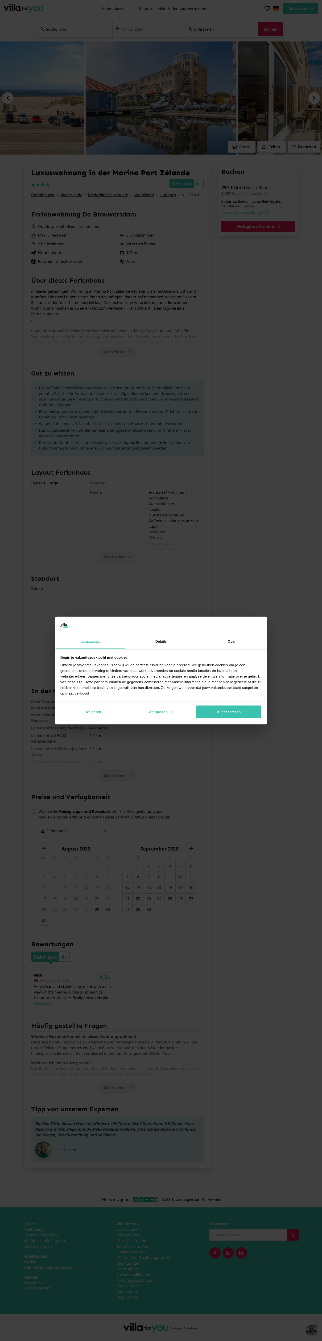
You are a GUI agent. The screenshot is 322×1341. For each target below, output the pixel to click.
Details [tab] (161, 641)
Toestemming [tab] (90, 642)
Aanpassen (158, 712)
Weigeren (93, 712)
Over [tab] (232, 641)
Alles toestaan (228, 712)
